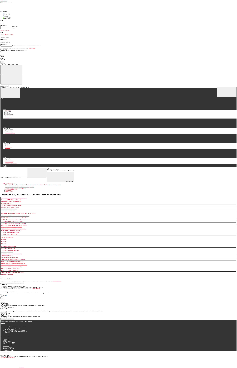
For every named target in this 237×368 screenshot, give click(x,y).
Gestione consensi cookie (8, 347)
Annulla (2, 86)
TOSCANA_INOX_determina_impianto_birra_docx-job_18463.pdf (14, 217)
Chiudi (2, 55)
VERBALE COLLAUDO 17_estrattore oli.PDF (10, 268)
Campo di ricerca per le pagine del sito (7, 177)
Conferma (6, 86)
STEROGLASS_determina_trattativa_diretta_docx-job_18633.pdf (14, 225)
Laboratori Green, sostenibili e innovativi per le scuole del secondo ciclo (19, 185)
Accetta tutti (19, 283)
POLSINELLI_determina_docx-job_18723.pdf (10, 232)
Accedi (2, 20)
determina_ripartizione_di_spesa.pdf (8, 210)
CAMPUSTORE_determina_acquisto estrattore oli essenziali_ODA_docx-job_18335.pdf (18, 213)
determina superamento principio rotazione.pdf (10, 250)
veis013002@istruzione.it (15, 330)
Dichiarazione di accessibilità (8, 343)
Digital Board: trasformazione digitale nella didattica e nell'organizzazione (19, 187)
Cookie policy (5, 339)
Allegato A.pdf (3, 239)
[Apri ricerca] (227, 92)
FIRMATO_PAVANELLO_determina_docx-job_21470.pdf (12, 272)
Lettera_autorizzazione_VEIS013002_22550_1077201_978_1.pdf (14, 197)
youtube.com (3, 295)
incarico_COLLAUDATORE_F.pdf (8, 248)
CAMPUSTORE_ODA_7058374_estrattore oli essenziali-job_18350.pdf (15, 216)
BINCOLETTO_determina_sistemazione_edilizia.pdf (11, 253)
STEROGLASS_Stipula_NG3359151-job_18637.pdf (11, 227)
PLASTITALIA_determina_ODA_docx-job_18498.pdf (11, 221)
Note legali (5, 340)
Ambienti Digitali (8, 190)
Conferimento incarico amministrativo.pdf (9, 209)
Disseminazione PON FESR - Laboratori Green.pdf (11, 199)
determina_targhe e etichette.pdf (7, 252)
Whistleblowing (6, 346)
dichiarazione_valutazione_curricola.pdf (8, 246)
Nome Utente (14, 26)
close (2, 98)
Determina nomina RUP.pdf (6, 203)
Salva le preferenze (10, 318)
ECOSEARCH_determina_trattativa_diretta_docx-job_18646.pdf (13, 228)
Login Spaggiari (32, 48)
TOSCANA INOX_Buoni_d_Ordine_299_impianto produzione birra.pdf (15, 219)
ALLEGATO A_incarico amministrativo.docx (10, 207)
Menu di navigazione (69, 181)
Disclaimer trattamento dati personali (7, 357)
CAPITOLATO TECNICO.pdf (7, 255)
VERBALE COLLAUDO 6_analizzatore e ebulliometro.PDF (13, 263)
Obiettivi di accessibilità (7, 344)
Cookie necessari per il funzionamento (8, 292)
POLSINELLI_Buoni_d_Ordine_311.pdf (9, 234)
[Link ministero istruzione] (5, 2)
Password (14, 27)
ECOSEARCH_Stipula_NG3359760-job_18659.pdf (11, 230)
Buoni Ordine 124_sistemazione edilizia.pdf (9, 257)
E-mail (13, 45)
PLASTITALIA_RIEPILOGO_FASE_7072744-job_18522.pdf (13, 223)
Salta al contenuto (3, 1)
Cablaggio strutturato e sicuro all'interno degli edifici (15, 188)
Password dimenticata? (4, 30)
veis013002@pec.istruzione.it (16, 331)
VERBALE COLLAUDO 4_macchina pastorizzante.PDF (12, 261)
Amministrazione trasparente (8, 348)
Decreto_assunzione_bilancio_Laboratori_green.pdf (11, 201)
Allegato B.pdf (3, 241)
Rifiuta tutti (10, 283)
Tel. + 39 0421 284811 (9, 329)
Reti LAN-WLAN (9, 191)
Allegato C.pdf (3, 243)
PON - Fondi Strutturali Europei (53, 169)
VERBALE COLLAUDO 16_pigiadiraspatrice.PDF (11, 266)
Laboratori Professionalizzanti (11, 189)
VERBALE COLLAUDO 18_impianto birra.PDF (10, 270)
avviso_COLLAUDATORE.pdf (7, 237)
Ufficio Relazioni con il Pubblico (9, 342)
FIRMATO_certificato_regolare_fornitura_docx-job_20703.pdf (13, 259)
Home (48, 168)
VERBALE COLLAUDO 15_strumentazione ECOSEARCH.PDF (14, 265)
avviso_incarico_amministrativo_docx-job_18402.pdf (11, 205)
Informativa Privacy (7, 341)
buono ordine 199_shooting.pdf (7, 274)
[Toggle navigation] (10, 93)
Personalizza (3, 283)
